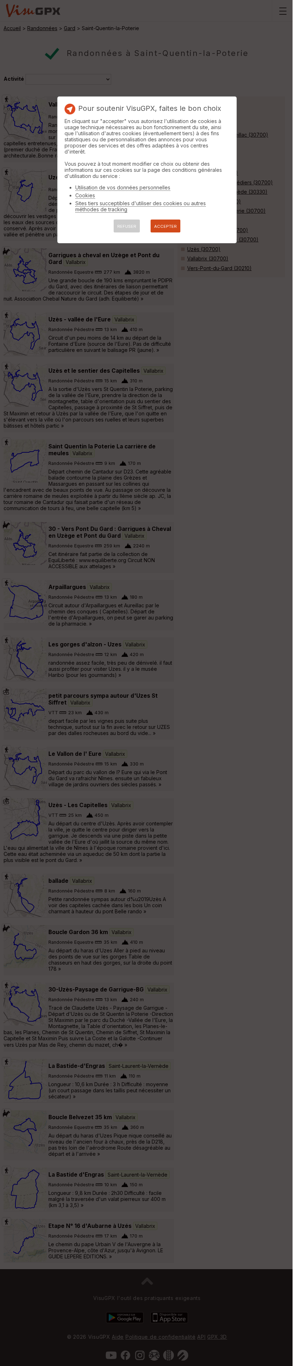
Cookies (85, 195)
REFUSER (126, 226)
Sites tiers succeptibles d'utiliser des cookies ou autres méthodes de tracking (140, 206)
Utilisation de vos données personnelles (122, 187)
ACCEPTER (165, 226)
